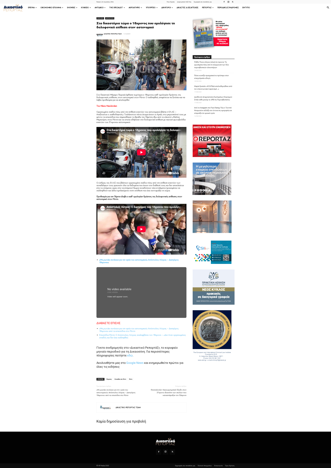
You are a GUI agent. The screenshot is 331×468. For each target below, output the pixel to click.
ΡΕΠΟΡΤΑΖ (207, 7)
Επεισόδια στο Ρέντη (120, 379)
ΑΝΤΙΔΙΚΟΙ (99, 7)
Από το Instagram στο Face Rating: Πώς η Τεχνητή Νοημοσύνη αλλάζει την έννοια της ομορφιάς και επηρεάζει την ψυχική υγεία (213, 110)
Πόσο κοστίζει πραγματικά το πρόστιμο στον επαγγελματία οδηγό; (211, 77)
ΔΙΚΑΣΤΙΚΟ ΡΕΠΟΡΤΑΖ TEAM (113, 34)
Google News (135, 362)
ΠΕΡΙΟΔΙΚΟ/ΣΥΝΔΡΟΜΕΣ (228, 7)
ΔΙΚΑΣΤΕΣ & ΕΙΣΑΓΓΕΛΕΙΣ (187, 7)
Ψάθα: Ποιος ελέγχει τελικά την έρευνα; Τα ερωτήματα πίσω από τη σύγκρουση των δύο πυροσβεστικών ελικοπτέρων (211, 64)
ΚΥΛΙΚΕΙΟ (85, 7)
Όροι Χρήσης (230, 466)
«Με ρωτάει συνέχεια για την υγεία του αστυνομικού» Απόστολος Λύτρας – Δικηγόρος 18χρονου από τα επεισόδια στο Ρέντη (115, 392)
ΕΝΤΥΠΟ (246, 7)
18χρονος (109, 379)
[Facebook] (224, 2)
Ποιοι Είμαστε (171, 2)
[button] (328, 8)
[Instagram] (228, 2)
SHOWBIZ (71, 7)
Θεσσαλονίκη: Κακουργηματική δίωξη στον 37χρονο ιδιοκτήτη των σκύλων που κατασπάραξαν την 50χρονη (168, 392)
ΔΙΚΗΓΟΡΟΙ (166, 7)
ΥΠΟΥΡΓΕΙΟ (151, 7)
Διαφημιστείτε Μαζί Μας (184, 2)
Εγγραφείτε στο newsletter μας (203, 2)
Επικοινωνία (218, 466)
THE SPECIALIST (116, 7)
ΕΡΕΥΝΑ (31, 7)
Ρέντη (130, 379)
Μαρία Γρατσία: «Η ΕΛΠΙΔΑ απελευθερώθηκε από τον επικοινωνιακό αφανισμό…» (213, 87)
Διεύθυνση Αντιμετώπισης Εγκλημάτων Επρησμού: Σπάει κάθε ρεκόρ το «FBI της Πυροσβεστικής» (213, 98)
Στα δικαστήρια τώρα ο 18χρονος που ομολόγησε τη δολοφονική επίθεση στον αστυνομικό (135, 25)
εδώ (130, 355)
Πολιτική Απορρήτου (205, 466)
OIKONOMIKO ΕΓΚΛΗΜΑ (50, 7)
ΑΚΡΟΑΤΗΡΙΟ (134, 7)
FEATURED (100, 18)
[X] (233, 2)
